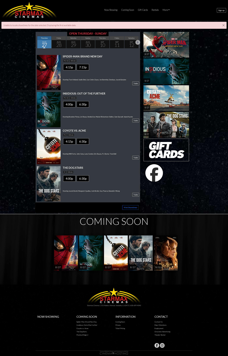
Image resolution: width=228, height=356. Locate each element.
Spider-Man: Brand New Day (86, 322)
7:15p (82, 67)
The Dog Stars (81, 332)
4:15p (69, 67)
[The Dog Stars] (49, 183)
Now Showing (110, 10)
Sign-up (221, 10)
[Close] (223, 25)
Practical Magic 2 (82, 335)
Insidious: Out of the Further (86, 325)
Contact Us (158, 322)
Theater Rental (159, 335)
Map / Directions (160, 325)
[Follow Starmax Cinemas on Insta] (162, 345)
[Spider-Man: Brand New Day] (49, 72)
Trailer (135, 83)
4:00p (69, 104)
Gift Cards (143, 10)
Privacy (118, 325)
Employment (158, 328)
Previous (38, 42)
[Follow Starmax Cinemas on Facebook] (156, 345)
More (165, 10)
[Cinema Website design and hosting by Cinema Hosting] (114, 352)
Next (137, 42)
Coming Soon (127, 10)
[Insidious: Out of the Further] (49, 109)
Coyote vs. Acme (82, 328)
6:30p (82, 104)
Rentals (155, 10)
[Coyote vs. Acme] (49, 146)
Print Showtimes (130, 207)
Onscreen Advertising (162, 332)
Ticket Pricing (120, 328)
